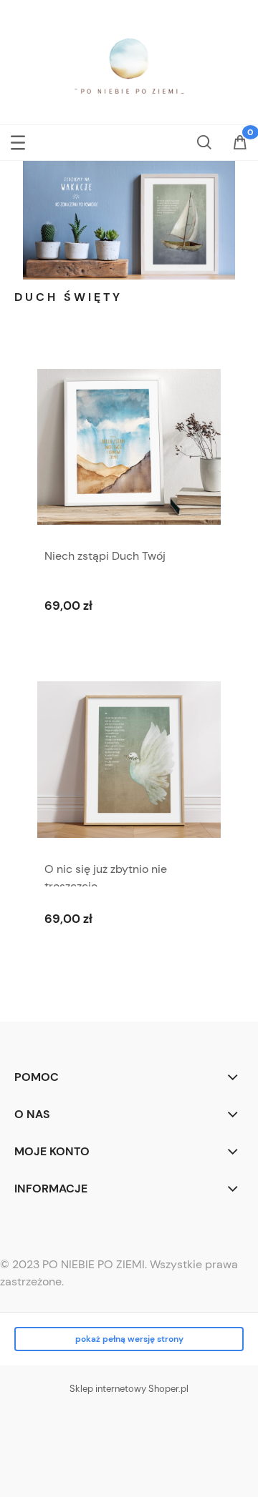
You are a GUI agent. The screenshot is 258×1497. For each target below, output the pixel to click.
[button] (18, 140)
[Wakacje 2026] (129, 219)
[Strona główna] (129, 66)
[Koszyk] (240, 147)
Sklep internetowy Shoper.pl (129, 1389)
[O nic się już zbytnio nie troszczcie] (129, 759)
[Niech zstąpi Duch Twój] (129, 447)
